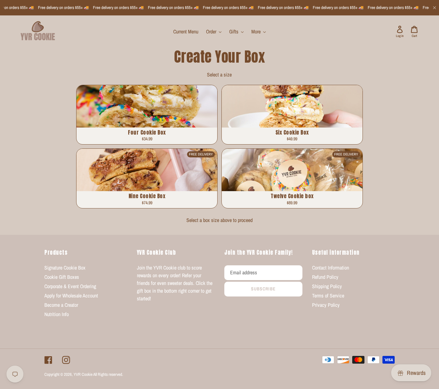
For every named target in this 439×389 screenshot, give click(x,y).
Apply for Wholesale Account (71, 295)
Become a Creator (61, 304)
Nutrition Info (56, 314)
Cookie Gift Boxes (61, 276)
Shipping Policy (327, 286)
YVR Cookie (83, 374)
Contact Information (330, 267)
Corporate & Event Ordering (70, 286)
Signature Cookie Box (64, 267)
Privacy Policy (326, 304)
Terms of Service (328, 295)
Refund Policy (325, 276)
